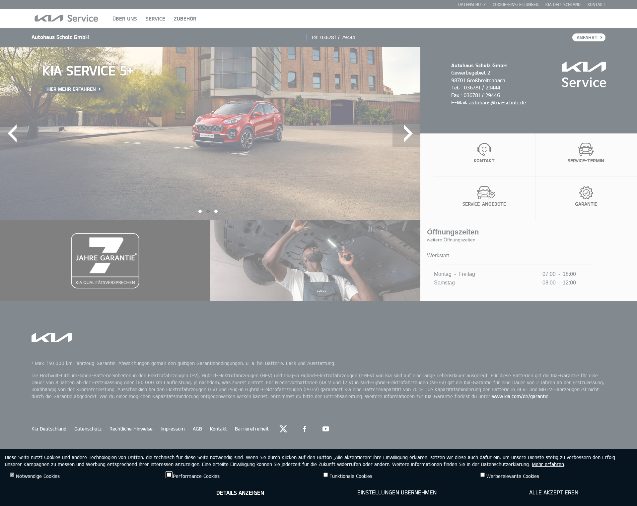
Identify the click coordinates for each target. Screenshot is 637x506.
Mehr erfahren (548, 464)
